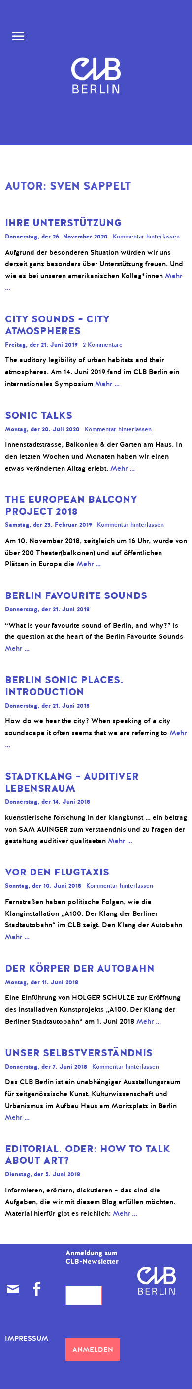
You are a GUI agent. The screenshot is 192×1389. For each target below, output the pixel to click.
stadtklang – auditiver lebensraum (72, 782)
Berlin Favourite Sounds (76, 595)
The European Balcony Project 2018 (71, 505)
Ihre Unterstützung (63, 223)
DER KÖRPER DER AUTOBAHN (80, 968)
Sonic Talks (38, 415)
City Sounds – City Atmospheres (57, 325)
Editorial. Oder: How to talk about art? (87, 1154)
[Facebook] (36, 1289)
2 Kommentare (103, 345)
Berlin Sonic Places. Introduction (64, 686)
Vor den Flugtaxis (57, 872)
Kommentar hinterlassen (146, 236)
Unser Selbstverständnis (79, 1053)
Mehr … (107, 384)
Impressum (26, 1338)
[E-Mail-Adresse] (13, 1289)
